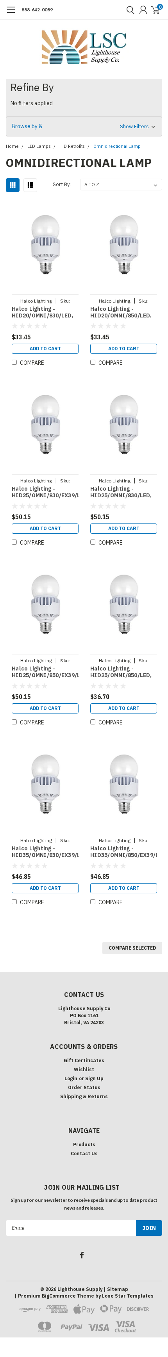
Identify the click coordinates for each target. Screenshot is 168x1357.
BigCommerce (59, 1296)
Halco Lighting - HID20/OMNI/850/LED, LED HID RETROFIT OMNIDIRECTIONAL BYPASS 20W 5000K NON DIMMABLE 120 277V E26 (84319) (123, 312)
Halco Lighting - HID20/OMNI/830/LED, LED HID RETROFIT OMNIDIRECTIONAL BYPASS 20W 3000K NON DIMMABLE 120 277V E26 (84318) (45, 312)
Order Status (84, 1087)
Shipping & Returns (84, 1096)
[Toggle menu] (10, 13)
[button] (84, 126)
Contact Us (84, 1153)
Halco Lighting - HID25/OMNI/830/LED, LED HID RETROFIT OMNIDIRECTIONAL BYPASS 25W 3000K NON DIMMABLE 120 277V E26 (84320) (123, 492)
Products (84, 1144)
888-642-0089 (37, 10)
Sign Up (94, 1078)
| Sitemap (116, 1289)
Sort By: (62, 184)
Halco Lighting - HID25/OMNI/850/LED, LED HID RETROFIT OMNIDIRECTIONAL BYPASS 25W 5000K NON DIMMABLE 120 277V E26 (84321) (123, 672)
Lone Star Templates (128, 1296)
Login (70, 1078)
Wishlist (84, 1069)
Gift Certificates (84, 1060)
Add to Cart (45, 348)
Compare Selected (132, 948)
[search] (128, 10)
